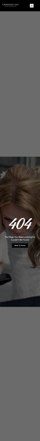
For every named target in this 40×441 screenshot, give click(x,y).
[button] (32, 5)
